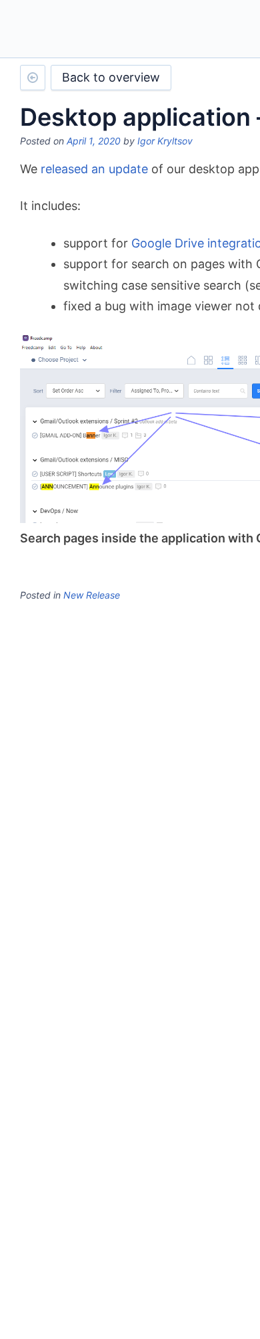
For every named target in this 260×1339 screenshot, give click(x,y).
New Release (91, 595)
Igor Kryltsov (165, 140)
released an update (94, 169)
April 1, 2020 (94, 140)
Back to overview (111, 77)
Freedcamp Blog (75, 30)
